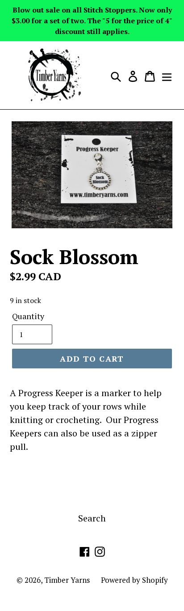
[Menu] (166, 75)
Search (92, 518)
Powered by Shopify (134, 580)
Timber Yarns (67, 580)
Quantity (28, 316)
